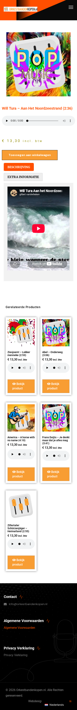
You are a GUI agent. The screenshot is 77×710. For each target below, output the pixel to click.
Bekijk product (18, 386)
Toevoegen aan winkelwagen (30, 155)
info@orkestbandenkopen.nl (28, 604)
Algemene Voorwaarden (19, 627)
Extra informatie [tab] (23, 177)
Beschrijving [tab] (18, 167)
